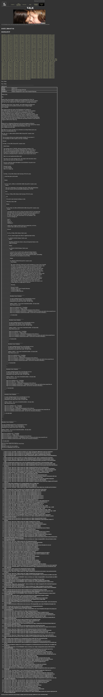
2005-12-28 (27, 69)
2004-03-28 (45, 71)
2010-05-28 (34, 61)
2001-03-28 (45, 76)
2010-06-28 (28, 61)
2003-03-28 (10, 74)
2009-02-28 (15, 63)
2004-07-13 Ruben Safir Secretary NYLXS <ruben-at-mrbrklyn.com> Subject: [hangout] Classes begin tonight (26, 597)
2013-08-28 (21, 56)
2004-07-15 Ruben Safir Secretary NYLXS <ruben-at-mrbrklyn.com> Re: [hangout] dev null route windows (25, 563)
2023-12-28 (33, 38)
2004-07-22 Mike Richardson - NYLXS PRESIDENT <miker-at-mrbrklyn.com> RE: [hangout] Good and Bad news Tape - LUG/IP (29, 507)
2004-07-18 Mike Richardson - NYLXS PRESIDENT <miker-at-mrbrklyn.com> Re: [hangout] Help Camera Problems (27, 527)
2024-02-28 (21, 38)
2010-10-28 (4, 61)
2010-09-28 (10, 61)
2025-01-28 (10, 37)
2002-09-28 (45, 74)
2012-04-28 (10, 58)
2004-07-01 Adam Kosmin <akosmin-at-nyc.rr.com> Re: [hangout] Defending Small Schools (22, 687)
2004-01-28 (4, 72)
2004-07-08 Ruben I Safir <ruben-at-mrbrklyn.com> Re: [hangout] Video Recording (20, 655)
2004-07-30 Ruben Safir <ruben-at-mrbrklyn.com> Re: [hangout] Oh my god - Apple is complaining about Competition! (27, 454)
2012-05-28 (4, 58)
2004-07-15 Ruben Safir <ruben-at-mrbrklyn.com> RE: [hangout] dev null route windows (21, 560)
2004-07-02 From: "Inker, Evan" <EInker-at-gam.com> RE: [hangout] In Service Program (21, 683)
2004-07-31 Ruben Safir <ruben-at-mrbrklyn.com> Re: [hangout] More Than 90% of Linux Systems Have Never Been (27, 453)
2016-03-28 (51, 51)
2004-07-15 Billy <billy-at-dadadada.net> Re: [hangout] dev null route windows (19, 555)
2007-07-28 (21, 66)
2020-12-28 (33, 43)
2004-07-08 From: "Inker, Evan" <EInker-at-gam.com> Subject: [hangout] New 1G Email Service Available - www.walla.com (28, 652)
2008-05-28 (15, 65)
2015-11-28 (21, 52)
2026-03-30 (33, 35)
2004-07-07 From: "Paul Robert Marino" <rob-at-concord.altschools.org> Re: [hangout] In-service (23, 665)
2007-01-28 (4, 67)
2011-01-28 (42, 60)
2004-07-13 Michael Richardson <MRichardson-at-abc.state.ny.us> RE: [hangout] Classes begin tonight (24, 599)
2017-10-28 (45, 48)
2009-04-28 (4, 63)
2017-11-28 (39, 48)
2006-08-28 (33, 67)
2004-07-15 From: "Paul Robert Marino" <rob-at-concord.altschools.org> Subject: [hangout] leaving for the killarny (27, 552)
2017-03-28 (33, 50)
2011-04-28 (25, 60)
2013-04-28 (45, 56)
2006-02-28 (15, 69)
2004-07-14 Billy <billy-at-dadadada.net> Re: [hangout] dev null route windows (19, 569)
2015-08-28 (39, 52)
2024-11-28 (21, 37)
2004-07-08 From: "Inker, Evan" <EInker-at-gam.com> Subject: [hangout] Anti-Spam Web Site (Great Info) (25, 650)
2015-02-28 (21, 53)
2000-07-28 (39, 77)
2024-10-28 (27, 37)
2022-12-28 (51, 40)
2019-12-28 (51, 45)
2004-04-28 (39, 71)
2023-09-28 (51, 38)
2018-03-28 (15, 48)
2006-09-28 (27, 67)
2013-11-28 (4, 56)
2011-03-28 (30, 60)
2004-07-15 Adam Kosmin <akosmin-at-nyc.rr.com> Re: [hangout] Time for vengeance (21, 550)
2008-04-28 (21, 65)
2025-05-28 (39, 36)
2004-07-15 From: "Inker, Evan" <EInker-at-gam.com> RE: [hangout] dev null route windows (22, 561)
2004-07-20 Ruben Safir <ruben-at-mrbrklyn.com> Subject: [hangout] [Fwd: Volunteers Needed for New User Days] (27, 512)
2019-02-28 (4, 47)
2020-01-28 (45, 45)
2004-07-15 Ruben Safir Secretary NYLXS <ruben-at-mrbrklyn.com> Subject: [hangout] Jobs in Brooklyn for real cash (27, 545)
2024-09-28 (33, 37)
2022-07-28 (27, 41)
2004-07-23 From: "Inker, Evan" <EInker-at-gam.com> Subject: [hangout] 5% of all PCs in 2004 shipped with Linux (26, 500)
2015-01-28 (27, 53)
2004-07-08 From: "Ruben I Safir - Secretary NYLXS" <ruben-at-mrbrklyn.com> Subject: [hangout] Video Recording (27, 657)
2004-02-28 (51, 71)
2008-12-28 (27, 63)
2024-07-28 (45, 37)
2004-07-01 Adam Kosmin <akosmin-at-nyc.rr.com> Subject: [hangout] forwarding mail (21, 690)
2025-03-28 (51, 36)
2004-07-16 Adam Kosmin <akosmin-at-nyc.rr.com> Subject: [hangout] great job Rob (21, 543)
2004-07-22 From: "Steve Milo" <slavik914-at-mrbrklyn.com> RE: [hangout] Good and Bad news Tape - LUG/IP (26, 505)
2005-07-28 (4, 70)
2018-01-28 (27, 48)
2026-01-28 (45, 35)
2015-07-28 (45, 52)
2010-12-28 (48, 60)
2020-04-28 (27, 45)
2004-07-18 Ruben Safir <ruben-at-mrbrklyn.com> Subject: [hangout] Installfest (20, 529)
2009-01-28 (21, 63)
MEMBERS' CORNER (36, 4)
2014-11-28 (39, 53)
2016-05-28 (39, 51)
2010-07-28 (22, 61)
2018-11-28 (21, 47)
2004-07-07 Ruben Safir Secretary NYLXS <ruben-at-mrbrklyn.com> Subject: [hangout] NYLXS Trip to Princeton (26, 660)
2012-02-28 (21, 58)
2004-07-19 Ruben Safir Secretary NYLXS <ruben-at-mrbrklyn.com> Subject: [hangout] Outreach (23, 522)
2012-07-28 (45, 57)
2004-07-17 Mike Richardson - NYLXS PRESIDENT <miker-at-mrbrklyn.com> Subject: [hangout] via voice (25, 535)
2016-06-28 (33, 51)
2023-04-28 (27, 40)
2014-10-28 (45, 53)
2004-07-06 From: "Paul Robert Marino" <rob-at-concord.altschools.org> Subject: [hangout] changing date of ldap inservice (28, 672)
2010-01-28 (4, 62)
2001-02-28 (51, 76)
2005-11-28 (33, 69)
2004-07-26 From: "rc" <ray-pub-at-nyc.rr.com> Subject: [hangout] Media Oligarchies (21, 473)
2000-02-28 (15, 79)
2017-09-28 (51, 48)
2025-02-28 (4, 37)
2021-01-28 (27, 43)
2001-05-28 (33, 76)
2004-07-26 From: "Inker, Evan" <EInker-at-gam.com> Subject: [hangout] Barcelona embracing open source (25, 474)
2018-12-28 (15, 47)
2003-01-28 (21, 74)
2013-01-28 (10, 57)
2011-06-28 (13, 60)
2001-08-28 (15, 76)
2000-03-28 (10, 79)
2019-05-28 (39, 46)
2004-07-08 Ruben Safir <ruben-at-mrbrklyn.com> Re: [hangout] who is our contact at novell (22, 639)
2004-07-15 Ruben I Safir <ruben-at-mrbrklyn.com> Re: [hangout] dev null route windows (21, 548)
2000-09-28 (27, 77)
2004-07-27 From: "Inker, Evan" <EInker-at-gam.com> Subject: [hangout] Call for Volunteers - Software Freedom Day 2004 (28, 471)
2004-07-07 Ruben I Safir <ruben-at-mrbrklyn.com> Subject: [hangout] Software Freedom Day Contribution (25, 664)
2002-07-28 (4, 75)
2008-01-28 (39, 65)
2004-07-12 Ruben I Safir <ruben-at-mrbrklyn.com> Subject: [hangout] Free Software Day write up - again (25, 616)
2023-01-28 (45, 40)
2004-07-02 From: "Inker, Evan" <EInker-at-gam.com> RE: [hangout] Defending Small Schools (22, 685)
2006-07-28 (39, 67)
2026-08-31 (4, 35)
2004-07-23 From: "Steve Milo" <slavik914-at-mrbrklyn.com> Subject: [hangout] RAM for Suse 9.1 (23, 504)
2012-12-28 (15, 57)
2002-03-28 (27, 75)
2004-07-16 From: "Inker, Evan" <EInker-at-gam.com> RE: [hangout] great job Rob (20, 541)
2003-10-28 (21, 72)
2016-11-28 (4, 51)
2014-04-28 (27, 55)
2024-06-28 (51, 37)
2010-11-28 (54, 60)
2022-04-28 (45, 41)
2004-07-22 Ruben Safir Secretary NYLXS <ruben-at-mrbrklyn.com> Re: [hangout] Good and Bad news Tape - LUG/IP (27, 509)
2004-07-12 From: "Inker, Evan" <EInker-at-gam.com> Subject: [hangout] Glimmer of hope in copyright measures (26, 612)
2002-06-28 (10, 75)
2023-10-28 (45, 38)
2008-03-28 (27, 65)
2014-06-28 (15, 55)
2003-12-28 (10, 72)
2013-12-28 (51, 55)
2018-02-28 (21, 48)
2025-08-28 (21, 36)
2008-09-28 (45, 63)
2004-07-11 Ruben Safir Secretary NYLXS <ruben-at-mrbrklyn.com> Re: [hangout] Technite (22, 619)
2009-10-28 (21, 62)
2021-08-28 (39, 42)
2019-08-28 (21, 46)
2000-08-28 (33, 77)
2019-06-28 (33, 46)
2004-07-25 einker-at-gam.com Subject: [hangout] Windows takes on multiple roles (20, 484)
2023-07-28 (10, 40)
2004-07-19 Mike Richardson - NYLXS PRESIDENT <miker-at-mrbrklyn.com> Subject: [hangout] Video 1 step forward (27, 514)
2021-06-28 (51, 42)
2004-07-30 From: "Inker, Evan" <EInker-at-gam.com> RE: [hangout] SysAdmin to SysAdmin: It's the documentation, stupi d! (29, 459)
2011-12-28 (33, 58)
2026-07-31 (10, 35)
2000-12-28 (10, 77)
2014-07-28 (10, 55)
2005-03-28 (27, 70)
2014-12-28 (33, 53)
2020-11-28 (39, 43)
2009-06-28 (45, 62)
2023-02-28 (39, 40)
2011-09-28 (51, 58)
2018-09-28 (33, 47)
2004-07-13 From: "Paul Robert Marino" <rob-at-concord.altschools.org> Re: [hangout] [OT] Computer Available (26, 595)
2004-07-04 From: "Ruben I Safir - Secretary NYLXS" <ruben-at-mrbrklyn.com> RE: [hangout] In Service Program (26, 681)
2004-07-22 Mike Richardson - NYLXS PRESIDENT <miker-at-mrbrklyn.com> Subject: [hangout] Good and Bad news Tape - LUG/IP (30, 510)
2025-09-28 (15, 36)
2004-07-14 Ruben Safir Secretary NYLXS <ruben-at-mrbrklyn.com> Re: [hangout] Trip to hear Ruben (24, 579)
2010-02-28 (52, 61)
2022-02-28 (4, 42)
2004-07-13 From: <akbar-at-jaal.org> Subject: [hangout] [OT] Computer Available (20, 596)
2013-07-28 (27, 56)
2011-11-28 (39, 58)
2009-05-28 (51, 62)
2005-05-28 (15, 70)
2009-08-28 (33, 62)
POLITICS (24, 4)
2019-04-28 (45, 46)
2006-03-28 (10, 69)
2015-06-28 (51, 52)
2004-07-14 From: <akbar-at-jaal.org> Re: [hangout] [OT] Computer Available (19, 568)
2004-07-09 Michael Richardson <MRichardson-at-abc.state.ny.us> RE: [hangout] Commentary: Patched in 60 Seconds (27, 630)
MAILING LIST (41, 4)
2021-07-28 (45, 42)
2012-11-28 (21, 57)
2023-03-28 (33, 40)
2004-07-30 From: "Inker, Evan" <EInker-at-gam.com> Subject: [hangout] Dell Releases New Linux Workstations (26, 467)
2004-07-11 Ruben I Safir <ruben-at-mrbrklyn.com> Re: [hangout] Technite (19, 622)
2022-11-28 (4, 41)
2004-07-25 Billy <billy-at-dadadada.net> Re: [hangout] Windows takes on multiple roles (21, 483)
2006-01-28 (21, 69)
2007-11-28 (51, 65)
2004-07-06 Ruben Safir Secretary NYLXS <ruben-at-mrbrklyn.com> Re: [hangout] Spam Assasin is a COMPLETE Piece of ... (29, 675)
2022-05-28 (39, 41)
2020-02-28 (39, 45)
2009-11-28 (15, 62)
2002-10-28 (39, 74)
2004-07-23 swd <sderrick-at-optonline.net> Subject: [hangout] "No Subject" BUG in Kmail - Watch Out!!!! (25, 490)
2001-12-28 (45, 75)
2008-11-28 (33, 63)
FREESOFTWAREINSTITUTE (18, 4)
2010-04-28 (40, 61)
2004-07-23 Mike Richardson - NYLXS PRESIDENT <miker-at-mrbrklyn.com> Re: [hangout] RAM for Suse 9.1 (25, 502)
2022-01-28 (10, 42)
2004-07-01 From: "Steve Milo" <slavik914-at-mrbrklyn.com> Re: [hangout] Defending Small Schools (24, 688)
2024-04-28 (10, 38)
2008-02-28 (33, 65)
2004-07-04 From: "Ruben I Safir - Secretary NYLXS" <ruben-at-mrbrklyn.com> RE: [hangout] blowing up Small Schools (28, 680)
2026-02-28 (39, 35)
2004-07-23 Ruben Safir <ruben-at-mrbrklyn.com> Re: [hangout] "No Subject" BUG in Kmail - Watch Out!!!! (25, 489)
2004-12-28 (45, 70)
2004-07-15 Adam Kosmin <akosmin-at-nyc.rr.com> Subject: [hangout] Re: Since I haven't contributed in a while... (26, 553)
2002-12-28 (27, 74)
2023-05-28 (21, 40)
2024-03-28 (15, 38)
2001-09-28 (10, 76)
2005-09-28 (45, 69)
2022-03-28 (51, 41)
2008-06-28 (10, 65)
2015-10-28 (27, 52)
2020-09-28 (51, 43)
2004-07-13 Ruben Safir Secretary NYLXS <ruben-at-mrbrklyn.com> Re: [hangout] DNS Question (23, 606)
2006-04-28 (4, 69)
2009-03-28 (10, 63)
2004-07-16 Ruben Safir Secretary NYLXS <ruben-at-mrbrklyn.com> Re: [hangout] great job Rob (23, 542)
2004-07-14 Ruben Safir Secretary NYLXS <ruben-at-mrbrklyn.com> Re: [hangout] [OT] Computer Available (25, 589)
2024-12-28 (15, 37)
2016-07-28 (27, 51)
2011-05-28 (19, 60)
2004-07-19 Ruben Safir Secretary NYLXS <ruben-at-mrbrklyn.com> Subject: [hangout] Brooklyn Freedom (25, 518)
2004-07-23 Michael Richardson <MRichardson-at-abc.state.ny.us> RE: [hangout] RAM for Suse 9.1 (24, 495)
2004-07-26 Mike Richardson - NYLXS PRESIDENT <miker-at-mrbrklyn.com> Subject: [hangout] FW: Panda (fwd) (26, 472)
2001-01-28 (4, 77)
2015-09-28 (33, 52)
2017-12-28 (33, 48)
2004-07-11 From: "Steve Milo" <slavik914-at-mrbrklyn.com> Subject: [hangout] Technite (21, 620)
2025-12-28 (51, 35)
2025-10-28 (9, 36)
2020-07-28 (10, 45)
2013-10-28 (9, 56)
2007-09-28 (10, 66)
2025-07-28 (27, 36)
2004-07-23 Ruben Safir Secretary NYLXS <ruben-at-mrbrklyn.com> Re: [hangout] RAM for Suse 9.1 (24, 503)
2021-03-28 (15, 43)
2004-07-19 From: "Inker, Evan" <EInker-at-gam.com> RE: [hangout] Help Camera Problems (22, 525)
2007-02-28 (51, 66)
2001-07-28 (21, 76)
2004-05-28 (33, 71)
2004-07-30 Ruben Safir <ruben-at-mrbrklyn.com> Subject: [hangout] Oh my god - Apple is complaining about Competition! (28, 457)
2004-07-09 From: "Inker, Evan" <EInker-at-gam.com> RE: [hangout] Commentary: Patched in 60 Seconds (25, 629)
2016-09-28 (15, 51)
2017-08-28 (4, 50)
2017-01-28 (45, 50)
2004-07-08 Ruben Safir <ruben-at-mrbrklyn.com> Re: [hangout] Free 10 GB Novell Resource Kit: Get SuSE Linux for (27, 641)
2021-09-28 (33, 42)
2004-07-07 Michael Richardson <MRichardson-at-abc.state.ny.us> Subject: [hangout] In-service (23, 666)
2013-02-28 (4, 57)
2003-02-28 (15, 74)
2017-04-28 (27, 50)
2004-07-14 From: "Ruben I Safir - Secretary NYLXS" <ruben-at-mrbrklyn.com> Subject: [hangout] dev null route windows (28, 586)
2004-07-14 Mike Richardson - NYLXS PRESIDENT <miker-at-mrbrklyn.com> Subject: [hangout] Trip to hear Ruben (27, 580)
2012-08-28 (39, 57)
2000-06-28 (45, 77)
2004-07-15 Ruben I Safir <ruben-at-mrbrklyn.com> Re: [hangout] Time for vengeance (21, 546)
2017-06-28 (15, 50)
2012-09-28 (33, 57)
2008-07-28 (4, 65)
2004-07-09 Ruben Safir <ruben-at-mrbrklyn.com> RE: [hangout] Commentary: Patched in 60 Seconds (24, 625)
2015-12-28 (15, 52)
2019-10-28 (9, 46)
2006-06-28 (45, 67)
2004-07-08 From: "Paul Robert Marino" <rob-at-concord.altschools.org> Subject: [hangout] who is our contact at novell (28, 651)
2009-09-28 (27, 62)
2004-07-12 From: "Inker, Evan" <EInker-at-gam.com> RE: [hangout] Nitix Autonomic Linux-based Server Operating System (28, 613)
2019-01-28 (10, 47)
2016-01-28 (10, 52)
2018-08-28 (39, 47)
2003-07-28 (39, 72)
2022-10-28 (9, 41)
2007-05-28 (33, 66)
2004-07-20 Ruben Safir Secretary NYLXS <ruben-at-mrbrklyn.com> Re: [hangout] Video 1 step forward (24, 513)
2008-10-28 (39, 63)
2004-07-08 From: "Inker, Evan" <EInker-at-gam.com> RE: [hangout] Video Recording (21, 656)
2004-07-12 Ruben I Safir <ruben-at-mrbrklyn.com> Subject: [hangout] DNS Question (21, 611)
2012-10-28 (27, 57)
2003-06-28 (45, 72)
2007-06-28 (27, 66)
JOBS (30, 4)
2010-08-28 (16, 61)
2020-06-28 (15, 45)
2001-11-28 (51, 75)
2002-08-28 (51, 74)
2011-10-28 (45, 58)
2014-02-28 (39, 55)
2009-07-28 (39, 62)
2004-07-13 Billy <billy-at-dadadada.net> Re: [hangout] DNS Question (18, 600)
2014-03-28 (33, 55)
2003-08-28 (33, 72)
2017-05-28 (21, 50)
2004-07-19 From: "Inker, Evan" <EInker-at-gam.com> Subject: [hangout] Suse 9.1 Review (22, 521)
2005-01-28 (39, 70)
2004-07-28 (21, 71)
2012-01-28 (27, 58)
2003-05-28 (51, 72)
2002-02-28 (33, 75)
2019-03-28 (51, 46)
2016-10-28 (9, 51)
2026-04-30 (27, 35)
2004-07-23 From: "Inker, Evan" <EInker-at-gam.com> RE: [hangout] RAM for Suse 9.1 (21, 499)
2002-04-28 (21, 75)
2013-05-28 (39, 56)
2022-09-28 (15, 41)
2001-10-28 (4, 76)
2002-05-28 (15, 75)
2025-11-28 (4, 36)
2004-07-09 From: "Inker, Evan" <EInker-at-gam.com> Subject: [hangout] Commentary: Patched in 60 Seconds (26, 631)
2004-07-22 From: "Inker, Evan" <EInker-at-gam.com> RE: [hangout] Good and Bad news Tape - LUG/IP (24, 508)
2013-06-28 (33, 56)
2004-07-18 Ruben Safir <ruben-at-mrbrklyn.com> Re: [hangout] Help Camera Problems (21, 530)
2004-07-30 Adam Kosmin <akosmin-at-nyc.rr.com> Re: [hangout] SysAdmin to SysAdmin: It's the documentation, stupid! (28, 462)
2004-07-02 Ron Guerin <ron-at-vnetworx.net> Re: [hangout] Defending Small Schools (21, 686)
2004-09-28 (10, 71)
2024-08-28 (39, 37)
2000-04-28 (4, 79)
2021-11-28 (21, 42)
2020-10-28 (45, 43)
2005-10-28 (39, 69)
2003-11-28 (15, 72)
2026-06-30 (15, 35)
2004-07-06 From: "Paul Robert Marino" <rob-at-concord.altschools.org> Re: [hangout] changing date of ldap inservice (27, 670)
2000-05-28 (51, 77)
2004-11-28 (51, 70)
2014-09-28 (51, 53)
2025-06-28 (33, 36)
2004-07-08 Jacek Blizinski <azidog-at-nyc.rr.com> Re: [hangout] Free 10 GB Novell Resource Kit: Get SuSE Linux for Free (28, 649)
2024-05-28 (4, 38)
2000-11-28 (15, 77)
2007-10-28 (4, 66)
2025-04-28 (45, 36)
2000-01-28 (21, 79)
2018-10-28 (27, 47)
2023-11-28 (39, 38)
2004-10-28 (4, 71)
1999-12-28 (27, 79)
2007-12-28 (45, 65)
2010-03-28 (46, 61)
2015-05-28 (4, 53)
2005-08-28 (51, 69)
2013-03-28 (51, 56)
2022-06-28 (33, 41)
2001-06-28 (27, 76)
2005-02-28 (33, 70)
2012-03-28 (15, 58)
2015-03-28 (15, 53)
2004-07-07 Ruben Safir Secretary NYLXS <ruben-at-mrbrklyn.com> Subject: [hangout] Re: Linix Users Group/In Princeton (28, 659)
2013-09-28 (15, 56)
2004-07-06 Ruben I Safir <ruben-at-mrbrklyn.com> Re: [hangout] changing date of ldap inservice (23, 671)
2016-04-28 (45, 51)
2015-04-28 (10, 53)
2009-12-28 (10, 62)
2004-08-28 (15, 71)
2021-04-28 (10, 43)
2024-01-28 (27, 38)
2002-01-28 (39, 75)
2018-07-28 (45, 47)
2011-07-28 (7, 60)
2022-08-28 (21, 41)
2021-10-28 (27, 42)
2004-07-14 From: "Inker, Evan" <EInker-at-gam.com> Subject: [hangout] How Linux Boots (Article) (23, 573)
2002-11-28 (33, 74)
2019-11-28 (4, 46)
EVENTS (12, 4)
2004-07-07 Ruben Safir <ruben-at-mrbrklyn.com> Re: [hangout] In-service (19, 662)
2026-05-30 (21, 35)
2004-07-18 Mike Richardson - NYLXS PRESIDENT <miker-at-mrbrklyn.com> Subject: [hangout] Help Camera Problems (28, 534)
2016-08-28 (21, 51)
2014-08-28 (4, 55)
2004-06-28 (27, 71)
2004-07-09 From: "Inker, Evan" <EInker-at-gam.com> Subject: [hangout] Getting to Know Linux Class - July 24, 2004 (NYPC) (29, 635)
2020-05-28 (21, 45)
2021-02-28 (21, 43)
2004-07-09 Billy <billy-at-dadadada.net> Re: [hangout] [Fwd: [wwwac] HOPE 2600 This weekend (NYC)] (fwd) (25, 638)
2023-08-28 (4, 40)
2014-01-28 (45, 55)
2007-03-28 (45, 66)
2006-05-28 (51, 67)
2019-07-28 (27, 46)
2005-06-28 (10, 70)
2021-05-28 (4, 43)
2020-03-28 (33, 45)
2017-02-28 (39, 50)
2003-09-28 (27, 72)
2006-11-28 (15, 67)
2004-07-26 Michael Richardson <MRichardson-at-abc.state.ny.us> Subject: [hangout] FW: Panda (23, 477)
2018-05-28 (4, 48)
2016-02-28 (4, 52)
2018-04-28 (10, 48)
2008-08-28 (51, 63)
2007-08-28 (15, 66)
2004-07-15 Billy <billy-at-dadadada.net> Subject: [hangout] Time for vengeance (20, 551)
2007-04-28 (39, 66)
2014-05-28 (21, 55)
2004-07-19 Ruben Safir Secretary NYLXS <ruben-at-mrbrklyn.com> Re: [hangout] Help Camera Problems (25, 524)
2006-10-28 (21, 67)
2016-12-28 (51, 50)
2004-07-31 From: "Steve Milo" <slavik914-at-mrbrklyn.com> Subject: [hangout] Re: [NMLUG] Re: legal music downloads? (28, 451)
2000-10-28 (21, 77)
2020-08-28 (4, 45)
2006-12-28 (10, 67)
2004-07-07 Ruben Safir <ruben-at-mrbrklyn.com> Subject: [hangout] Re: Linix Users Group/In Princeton (25, 661)
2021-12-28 (15, 42)
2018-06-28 (51, 47)
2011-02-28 (36, 60)
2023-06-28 (15, 40)
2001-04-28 (39, 76)
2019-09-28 (15, 46)
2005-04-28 (21, 70)
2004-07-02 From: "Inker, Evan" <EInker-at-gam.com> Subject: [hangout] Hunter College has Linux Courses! (25, 682)
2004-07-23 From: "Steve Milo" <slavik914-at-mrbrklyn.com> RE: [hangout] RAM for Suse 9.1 (22, 491)
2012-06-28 (51, 57)
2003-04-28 (4, 74)
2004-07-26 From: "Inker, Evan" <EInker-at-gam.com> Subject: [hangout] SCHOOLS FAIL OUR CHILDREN (25, 479)
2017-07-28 (10, 50)
